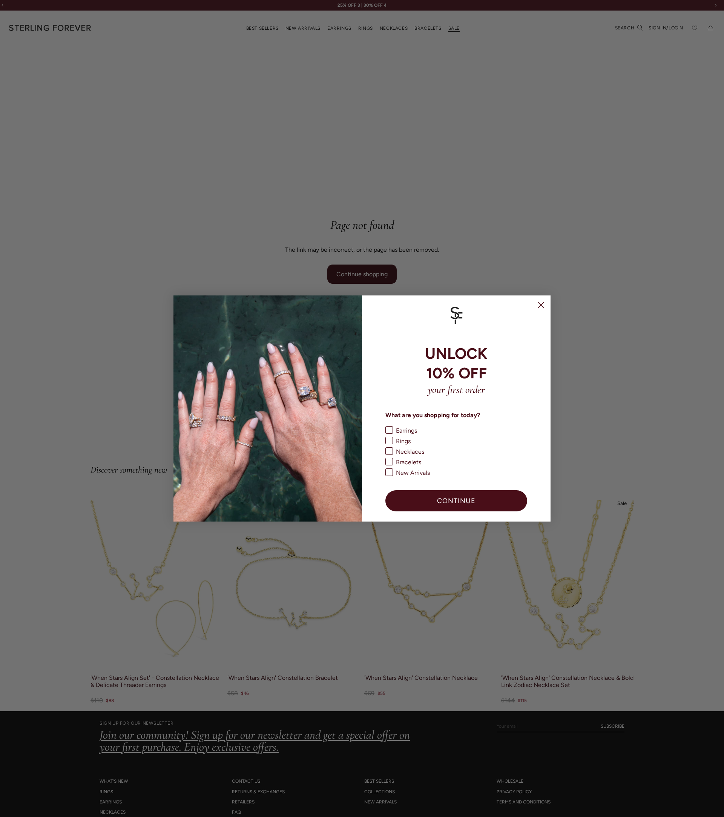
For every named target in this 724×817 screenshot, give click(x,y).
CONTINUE (456, 501)
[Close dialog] (541, 305)
